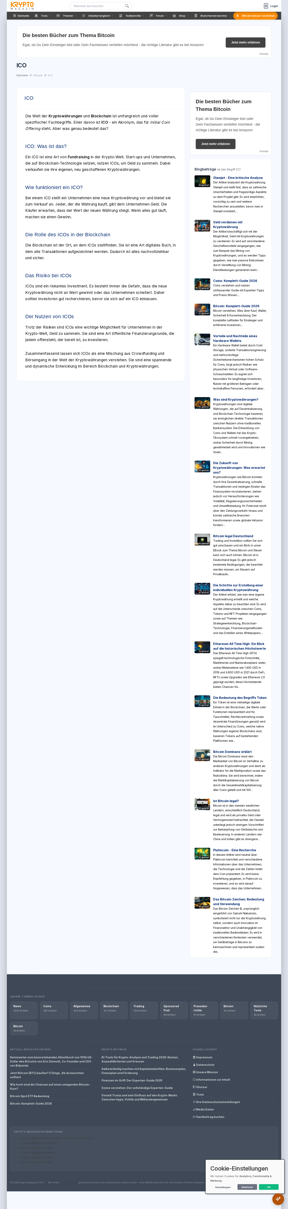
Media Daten (205, 1109)
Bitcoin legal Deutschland (233, 536)
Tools (200, 1094)
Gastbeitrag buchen (210, 1116)
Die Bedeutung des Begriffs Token (240, 698)
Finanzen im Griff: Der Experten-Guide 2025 (131, 1080)
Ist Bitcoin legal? (226, 801)
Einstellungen (222, 1187)
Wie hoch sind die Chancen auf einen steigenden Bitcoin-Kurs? (50, 1086)
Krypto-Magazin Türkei (36, 1162)
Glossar (201, 1087)
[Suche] (127, 6)
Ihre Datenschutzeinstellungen (218, 1102)
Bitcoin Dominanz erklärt (232, 752)
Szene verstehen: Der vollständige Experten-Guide (137, 1087)
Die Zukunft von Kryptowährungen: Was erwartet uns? (239, 467)
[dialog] (245, 1176)
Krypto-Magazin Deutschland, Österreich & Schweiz (57, 1138)
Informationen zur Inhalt (213, 1079)
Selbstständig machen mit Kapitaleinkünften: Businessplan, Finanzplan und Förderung (143, 1071)
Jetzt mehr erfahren (245, 42)
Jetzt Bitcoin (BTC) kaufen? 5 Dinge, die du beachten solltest (47, 1075)
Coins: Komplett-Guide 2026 (235, 281)
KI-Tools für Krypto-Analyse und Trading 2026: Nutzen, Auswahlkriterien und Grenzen (140, 1059)
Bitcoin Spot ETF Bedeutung (29, 1096)
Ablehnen (247, 1187)
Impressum (204, 1057)
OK (269, 1187)
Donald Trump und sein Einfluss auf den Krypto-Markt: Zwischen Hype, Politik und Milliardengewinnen (139, 1097)
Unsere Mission (207, 1072)
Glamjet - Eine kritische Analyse (238, 178)
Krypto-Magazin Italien (36, 1157)
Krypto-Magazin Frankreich (39, 1143)
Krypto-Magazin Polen (36, 1147)
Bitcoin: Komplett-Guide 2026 (236, 306)
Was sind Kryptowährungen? (235, 399)
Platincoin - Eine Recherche (234, 850)
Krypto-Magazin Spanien (37, 1152)
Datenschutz (205, 1064)
